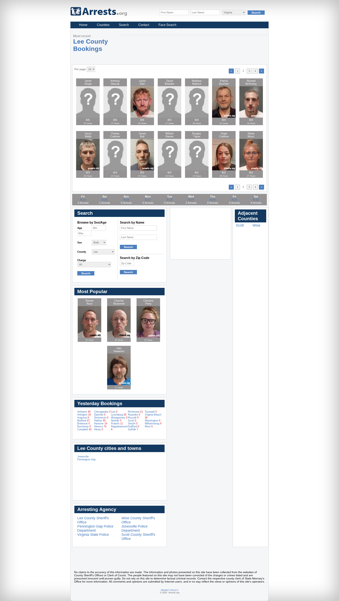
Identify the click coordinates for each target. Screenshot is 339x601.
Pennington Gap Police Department (95, 528)
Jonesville (83, 456)
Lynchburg (118, 414)
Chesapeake (102, 411)
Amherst (83, 411)
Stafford (133, 426)
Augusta (83, 417)
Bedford (83, 420)
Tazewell (151, 411)
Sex (79, 242)
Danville (99, 414)
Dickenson (101, 417)
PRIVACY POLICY (169, 590)
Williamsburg (153, 423)
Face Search (167, 25)
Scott (132, 420)
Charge (81, 260)
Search (124, 25)
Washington (152, 420)
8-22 (256, 199)
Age (79, 228)
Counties (103, 25)
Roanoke (134, 414)
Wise (149, 426)
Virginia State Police (93, 535)
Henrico (100, 426)
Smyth (133, 423)
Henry (98, 429)
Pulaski (117, 423)
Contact (143, 25)
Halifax (100, 420)
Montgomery (119, 417)
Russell (133, 417)
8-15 (105, 199)
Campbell (84, 429)
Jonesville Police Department (134, 528)
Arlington (84, 414)
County (81, 251)
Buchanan (84, 426)
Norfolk (116, 420)
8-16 (126, 199)
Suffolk (133, 429)
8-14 (83, 199)
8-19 (191, 199)
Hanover (100, 423)
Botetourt (83, 423)
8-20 (213, 199)
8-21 (234, 199)
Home (83, 25)
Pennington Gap (86, 459)
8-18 (169, 199)
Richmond (135, 411)
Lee (114, 411)
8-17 (148, 199)
